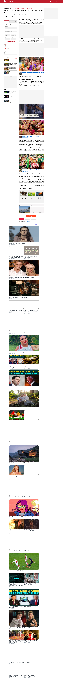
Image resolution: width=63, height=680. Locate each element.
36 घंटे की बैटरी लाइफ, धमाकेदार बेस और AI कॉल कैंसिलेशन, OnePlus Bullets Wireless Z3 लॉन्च (13, 96)
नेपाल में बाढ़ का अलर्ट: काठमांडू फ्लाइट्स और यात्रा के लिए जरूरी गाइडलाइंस (13, 64)
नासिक (31, 205)
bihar (29, 219)
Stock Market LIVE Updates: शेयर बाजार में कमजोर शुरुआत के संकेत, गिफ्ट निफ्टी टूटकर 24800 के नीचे (13, 101)
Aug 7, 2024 (28, 221)
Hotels (10, 21)
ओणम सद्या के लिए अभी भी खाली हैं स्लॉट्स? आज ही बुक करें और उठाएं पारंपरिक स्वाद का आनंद (12, 60)
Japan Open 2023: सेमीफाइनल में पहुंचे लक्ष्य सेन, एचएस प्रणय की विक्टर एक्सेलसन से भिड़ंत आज (13, 92)
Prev (19, 195)
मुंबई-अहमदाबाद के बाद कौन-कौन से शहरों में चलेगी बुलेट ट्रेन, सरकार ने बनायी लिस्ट (39, 197)
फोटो (33, 212)
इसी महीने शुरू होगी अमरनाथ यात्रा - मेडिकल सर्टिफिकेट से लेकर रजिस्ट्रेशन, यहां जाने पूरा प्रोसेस (23, 198)
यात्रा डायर (40, 212)
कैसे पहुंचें (40, 207)
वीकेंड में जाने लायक (40, 209)
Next (43, 195)
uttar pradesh (33, 219)
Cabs (15, 21)
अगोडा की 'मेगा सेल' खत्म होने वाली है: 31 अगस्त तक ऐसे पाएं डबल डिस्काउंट (13, 68)
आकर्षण (34, 209)
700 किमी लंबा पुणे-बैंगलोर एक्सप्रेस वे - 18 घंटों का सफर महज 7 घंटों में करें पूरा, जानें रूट (31, 198)
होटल (40, 210)
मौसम (33, 210)
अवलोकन (33, 207)
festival (26, 219)
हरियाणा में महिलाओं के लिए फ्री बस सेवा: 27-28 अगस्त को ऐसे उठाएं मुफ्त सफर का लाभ (13, 72)
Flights (6, 21)
